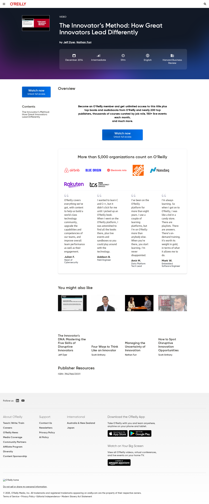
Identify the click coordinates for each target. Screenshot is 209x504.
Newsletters (45, 427)
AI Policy (44, 437)
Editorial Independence (48, 496)
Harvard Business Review (172, 61)
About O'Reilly (12, 417)
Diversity (8, 451)
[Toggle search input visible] (205, 4)
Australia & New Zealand (81, 423)
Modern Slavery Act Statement (77, 496)
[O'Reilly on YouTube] (22, 400)
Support (44, 417)
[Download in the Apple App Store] (118, 436)
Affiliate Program (12, 446)
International (76, 417)
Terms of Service (11, 496)
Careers (7, 427)
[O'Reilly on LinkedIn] (17, 400)
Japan (70, 427)
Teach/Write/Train (13, 423)
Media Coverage (12, 437)
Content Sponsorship (15, 456)
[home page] (18, 3)
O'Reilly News (10, 432)
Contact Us (45, 423)
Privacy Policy (47, 432)
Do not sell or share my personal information (25, 486)
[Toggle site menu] (4, 4)
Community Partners (14, 442)
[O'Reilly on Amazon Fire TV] (119, 465)
